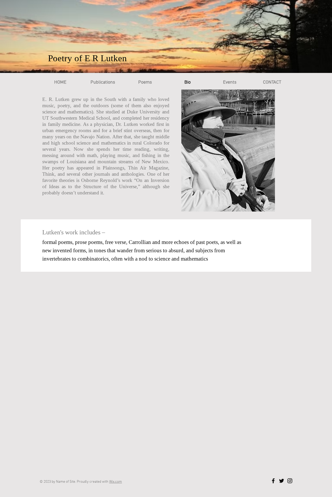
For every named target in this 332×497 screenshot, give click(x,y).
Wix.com (115, 482)
